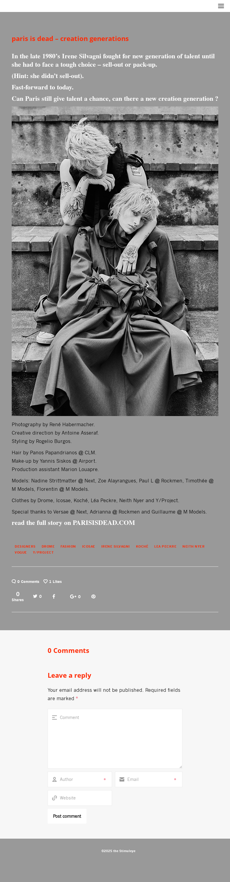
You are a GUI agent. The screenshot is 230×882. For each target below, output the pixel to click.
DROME (48, 546)
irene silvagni (115, 546)
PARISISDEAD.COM (104, 522)
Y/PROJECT (43, 552)
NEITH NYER (193, 546)
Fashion (68, 546)
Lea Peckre (165, 546)
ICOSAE (88, 546)
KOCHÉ (142, 546)
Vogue (21, 552)
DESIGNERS (25, 546)
